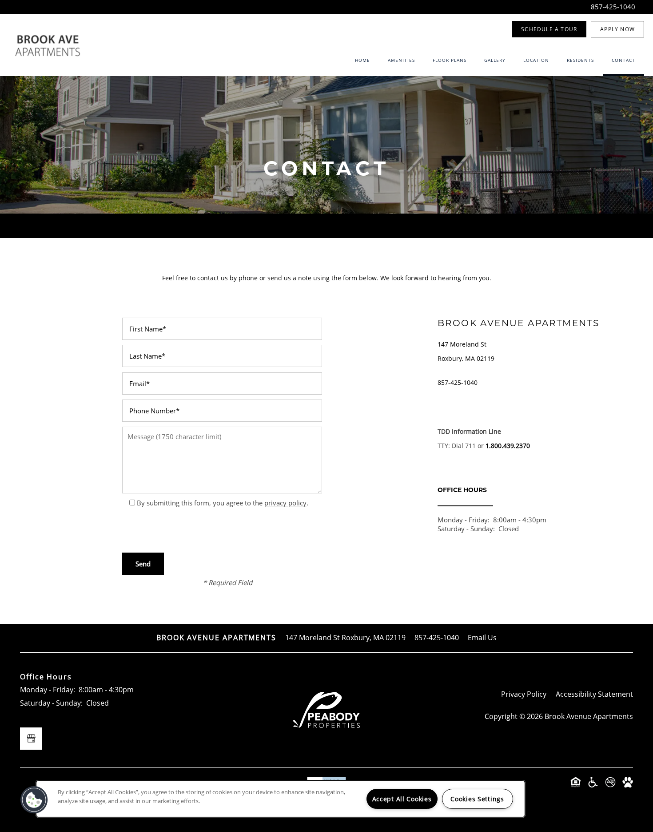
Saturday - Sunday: (466, 528)
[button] (549, 29)
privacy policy (285, 502)
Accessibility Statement (594, 694)
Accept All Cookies (402, 799)
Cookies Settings (477, 799)
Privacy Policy (523, 694)
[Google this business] (31, 738)
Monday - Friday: (464, 519)
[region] (281, 799)
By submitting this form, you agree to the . (222, 502)
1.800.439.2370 (508, 445)
